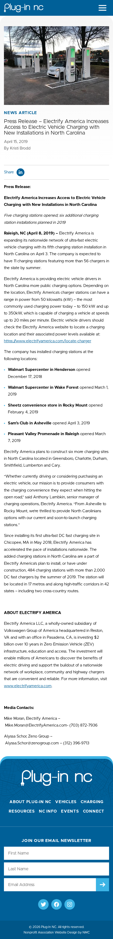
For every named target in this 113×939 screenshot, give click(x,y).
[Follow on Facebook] (56, 904)
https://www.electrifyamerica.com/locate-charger (47, 341)
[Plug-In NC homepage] (23, 8)
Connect (93, 811)
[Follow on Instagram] (69, 904)
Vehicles (66, 802)
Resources (22, 811)
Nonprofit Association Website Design (50, 932)
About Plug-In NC (30, 802)
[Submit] (102, 884)
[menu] (102, 7)
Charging (92, 802)
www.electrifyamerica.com (28, 686)
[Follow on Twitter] (43, 904)
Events (70, 811)
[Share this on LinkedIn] (20, 172)
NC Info (48, 811)
